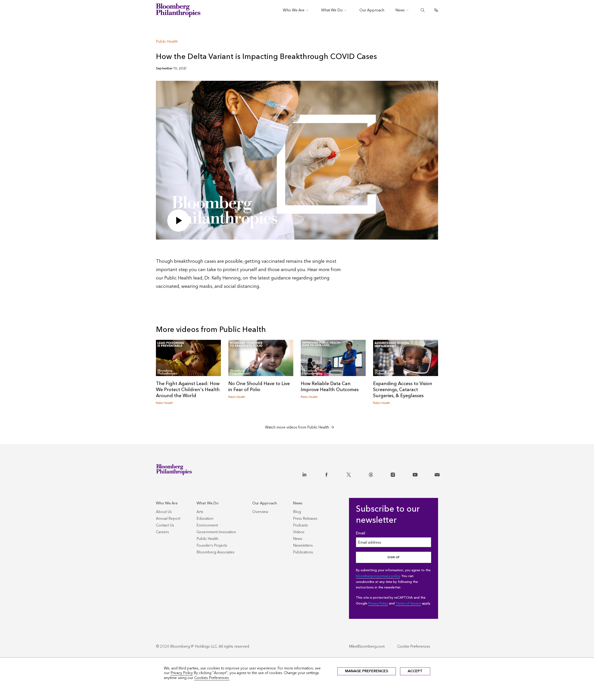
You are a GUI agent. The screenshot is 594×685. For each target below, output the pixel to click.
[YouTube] (415, 474)
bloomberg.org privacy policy (378, 576)
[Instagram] (393, 474)
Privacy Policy (378, 603)
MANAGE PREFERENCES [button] (366, 671)
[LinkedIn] (304, 474)
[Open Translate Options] (436, 10)
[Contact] (437, 474)
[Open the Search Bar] (423, 10)
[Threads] (370, 474)
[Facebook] (326, 474)
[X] (348, 474)
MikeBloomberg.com (367, 646)
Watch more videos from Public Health (297, 427)
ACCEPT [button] (415, 671)
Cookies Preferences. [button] (211, 677)
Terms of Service (408, 603)
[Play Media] (178, 220)
